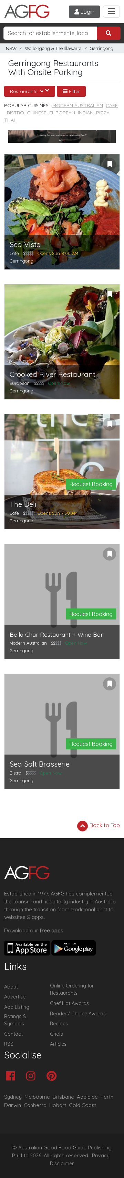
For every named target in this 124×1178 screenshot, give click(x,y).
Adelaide (87, 1097)
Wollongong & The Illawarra (53, 48)
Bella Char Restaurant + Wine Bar (56, 634)
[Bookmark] (109, 164)
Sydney (13, 1097)
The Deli (23, 504)
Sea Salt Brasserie (40, 764)
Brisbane (63, 1097)
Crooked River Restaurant (52, 374)
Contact (13, 1034)
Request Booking (91, 484)
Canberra (35, 1105)
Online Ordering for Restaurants (72, 989)
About (11, 987)
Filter (74, 91)
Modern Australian (77, 105)
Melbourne (37, 1097)
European (62, 113)
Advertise (14, 997)
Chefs (56, 1034)
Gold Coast (82, 1105)
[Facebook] (12, 1076)
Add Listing (16, 1007)
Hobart (57, 1105)
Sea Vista (25, 244)
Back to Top (104, 825)
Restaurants (24, 91)
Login (86, 11)
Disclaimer (62, 1163)
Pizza (103, 113)
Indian (85, 113)
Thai (9, 120)
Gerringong (101, 48)
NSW (11, 48)
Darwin (12, 1105)
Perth (107, 1097)
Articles (58, 1044)
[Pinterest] (53, 1076)
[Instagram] (32, 1076)
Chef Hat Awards (69, 1003)
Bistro (15, 113)
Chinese (36, 113)
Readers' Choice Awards (78, 1014)
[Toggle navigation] (111, 12)
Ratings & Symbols (15, 1020)
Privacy (101, 1156)
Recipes (59, 1024)
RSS (8, 1044)
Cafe (112, 105)
